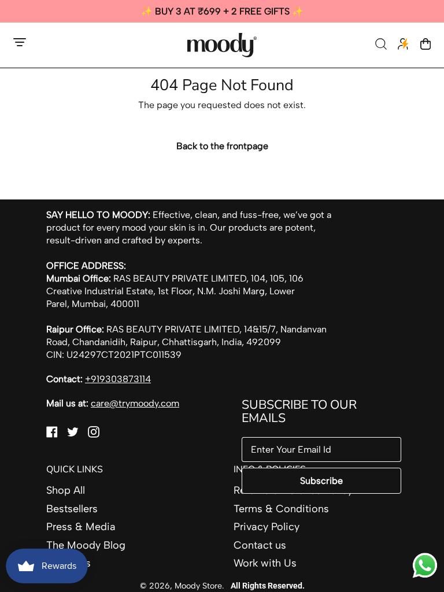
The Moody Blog (85, 545)
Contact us (260, 545)
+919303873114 (118, 378)
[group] (222, 11)
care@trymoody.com (135, 403)
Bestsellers (72, 508)
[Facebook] (52, 434)
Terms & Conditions (281, 508)
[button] (382, 45)
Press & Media (81, 526)
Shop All (65, 490)
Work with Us (265, 563)
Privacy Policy (266, 526)
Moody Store (198, 585)
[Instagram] (93, 434)
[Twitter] (73, 434)
